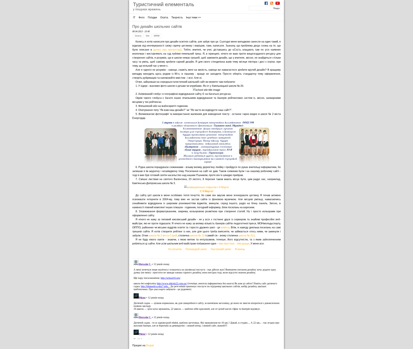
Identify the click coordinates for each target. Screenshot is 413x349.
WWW (157, 36)
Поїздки (152, 17)
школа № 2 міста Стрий (163, 235)
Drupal (150, 345)
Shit (147, 36)
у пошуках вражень (147, 9)
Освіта (164, 17)
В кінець (240, 249)
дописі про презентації (167, 49)
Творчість (177, 17)
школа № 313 (247, 235)
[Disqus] (206, 299)
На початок (174, 249)
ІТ (134, 17)
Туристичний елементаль (163, 4)
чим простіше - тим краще (233, 243)
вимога (225, 227)
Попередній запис (196, 249)
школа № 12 (197, 235)
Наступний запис (221, 249)
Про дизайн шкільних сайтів (157, 26)
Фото (142, 17)
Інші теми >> (193, 17)
